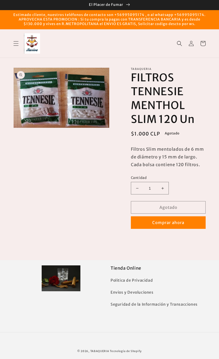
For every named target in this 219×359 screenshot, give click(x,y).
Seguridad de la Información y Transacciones (154, 304)
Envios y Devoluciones (132, 292)
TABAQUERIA (99, 351)
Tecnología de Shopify (126, 351)
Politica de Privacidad (132, 280)
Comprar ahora (168, 222)
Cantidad (139, 177)
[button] (16, 43)
